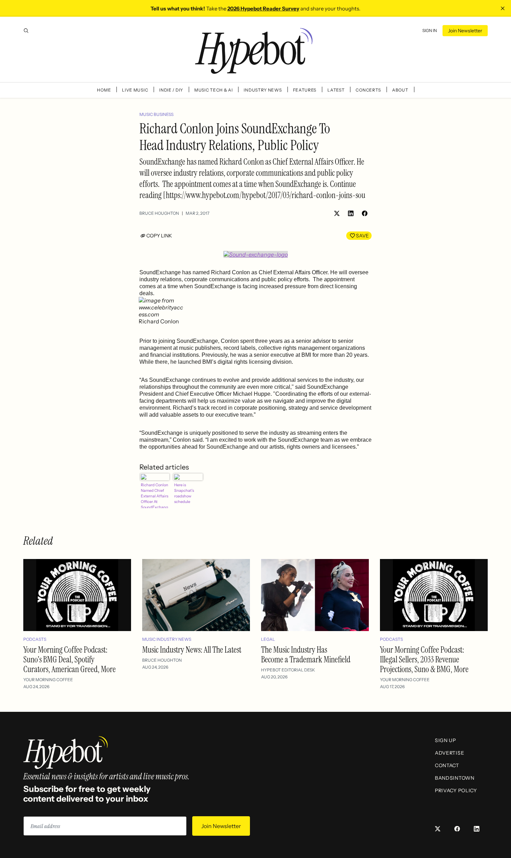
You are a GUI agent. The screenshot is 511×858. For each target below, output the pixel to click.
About (400, 90)
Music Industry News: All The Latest (191, 649)
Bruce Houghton (159, 213)
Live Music (135, 90)
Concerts (368, 90)
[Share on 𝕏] (337, 213)
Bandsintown (454, 778)
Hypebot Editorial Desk (288, 669)
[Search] (26, 30)
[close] (502, 8)
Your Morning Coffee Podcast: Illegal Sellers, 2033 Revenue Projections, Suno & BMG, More (424, 659)
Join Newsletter (465, 30)
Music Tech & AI (213, 90)
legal (268, 639)
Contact (447, 765)
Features (305, 90)
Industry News (263, 90)
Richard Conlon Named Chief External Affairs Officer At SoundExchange (154, 495)
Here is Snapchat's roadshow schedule (184, 493)
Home (104, 90)
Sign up (445, 740)
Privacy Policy (456, 790)
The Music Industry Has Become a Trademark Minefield (305, 654)
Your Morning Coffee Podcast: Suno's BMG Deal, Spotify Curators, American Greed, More (69, 659)
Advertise (449, 753)
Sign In (429, 30)
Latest (335, 90)
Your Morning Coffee (48, 679)
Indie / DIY (171, 90)
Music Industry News (166, 639)
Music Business (156, 114)
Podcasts (34, 639)
